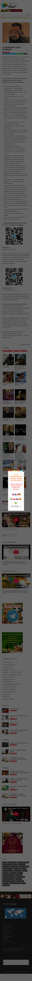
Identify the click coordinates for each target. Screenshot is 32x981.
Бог (5, 862)
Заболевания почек (8, 682)
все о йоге (6, 866)
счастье (6, 883)
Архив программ (7, 932)
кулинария (18, 870)
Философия (20, 53)
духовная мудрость (24, 866)
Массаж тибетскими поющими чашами (18, 751)
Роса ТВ (15, 971)
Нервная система (8, 667)
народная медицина (8, 874)
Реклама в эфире (7, 925)
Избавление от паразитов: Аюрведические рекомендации (18, 758)
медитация (12, 872)
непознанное (19, 874)
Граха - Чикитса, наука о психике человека (18, 787)
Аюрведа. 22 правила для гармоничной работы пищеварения (19, 772)
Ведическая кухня (15, 722)
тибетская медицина (15, 883)
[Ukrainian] (15, 501)
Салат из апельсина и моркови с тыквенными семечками (19, 730)
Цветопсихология (15, 708)
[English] (3, 501)
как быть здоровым (8, 870)
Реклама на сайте (7, 927)
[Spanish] (13, 501)
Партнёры (5, 934)
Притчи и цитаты (12, 53)
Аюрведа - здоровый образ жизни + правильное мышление (19, 779)
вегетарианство (7, 864)
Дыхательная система (9, 677)
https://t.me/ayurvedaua (8, 249)
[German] (6, 501)
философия (6, 885)
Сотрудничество (7, 936)
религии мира (20, 881)
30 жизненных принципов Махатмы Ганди (19, 716)
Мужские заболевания (9, 691)
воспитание (22, 864)
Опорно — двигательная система (12, 674)
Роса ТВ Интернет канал (13, 963)
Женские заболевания (9, 689)
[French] (5, 501)
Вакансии (5, 929)
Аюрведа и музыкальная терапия (18, 743)
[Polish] (10, 501)
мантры (5, 872)
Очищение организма (9, 669)
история (24, 868)
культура (25, 870)
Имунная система (8, 662)
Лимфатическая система (10, 686)
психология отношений (9, 881)
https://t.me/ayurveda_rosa (9, 290)
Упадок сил (6, 696)
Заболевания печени (9, 679)
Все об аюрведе (12, 862)
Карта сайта (6, 940)
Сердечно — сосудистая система (12, 672)
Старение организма (8, 699)
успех (24, 883)
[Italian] (8, 501)
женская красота (7, 868)
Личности (5, 53)
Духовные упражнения (23, 862)
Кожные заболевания (9, 664)
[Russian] (12, 501)
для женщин (14, 866)
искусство (17, 868)
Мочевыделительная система (11, 684)
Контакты (5, 938)
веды (15, 864)
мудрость (20, 872)
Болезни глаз (6, 694)
